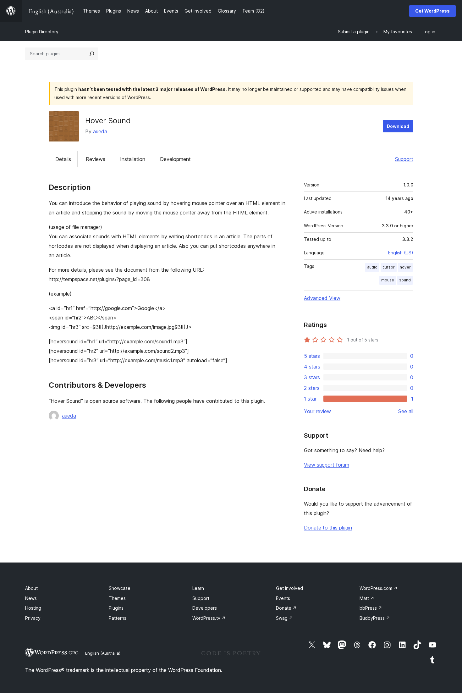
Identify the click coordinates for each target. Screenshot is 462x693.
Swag (284, 618)
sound (405, 280)
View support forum (326, 465)
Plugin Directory (41, 31)
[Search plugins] (91, 53)
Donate (286, 608)
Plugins (116, 608)
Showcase (119, 588)
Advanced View (322, 298)
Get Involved (289, 588)
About (31, 588)
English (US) (400, 252)
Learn (198, 588)
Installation (132, 159)
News (31, 598)
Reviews (95, 159)
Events (283, 598)
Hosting (33, 608)
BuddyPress (375, 618)
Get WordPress (432, 11)
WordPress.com (379, 588)
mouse (387, 280)
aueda (100, 131)
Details (63, 159)
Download (398, 126)
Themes (117, 598)
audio (372, 267)
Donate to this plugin (328, 527)
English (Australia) (102, 653)
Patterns (117, 618)
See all (405, 411)
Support (404, 159)
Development (175, 159)
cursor (388, 267)
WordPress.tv (209, 618)
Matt (367, 598)
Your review (317, 411)
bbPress (371, 608)
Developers (204, 608)
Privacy (33, 618)
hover (405, 267)
